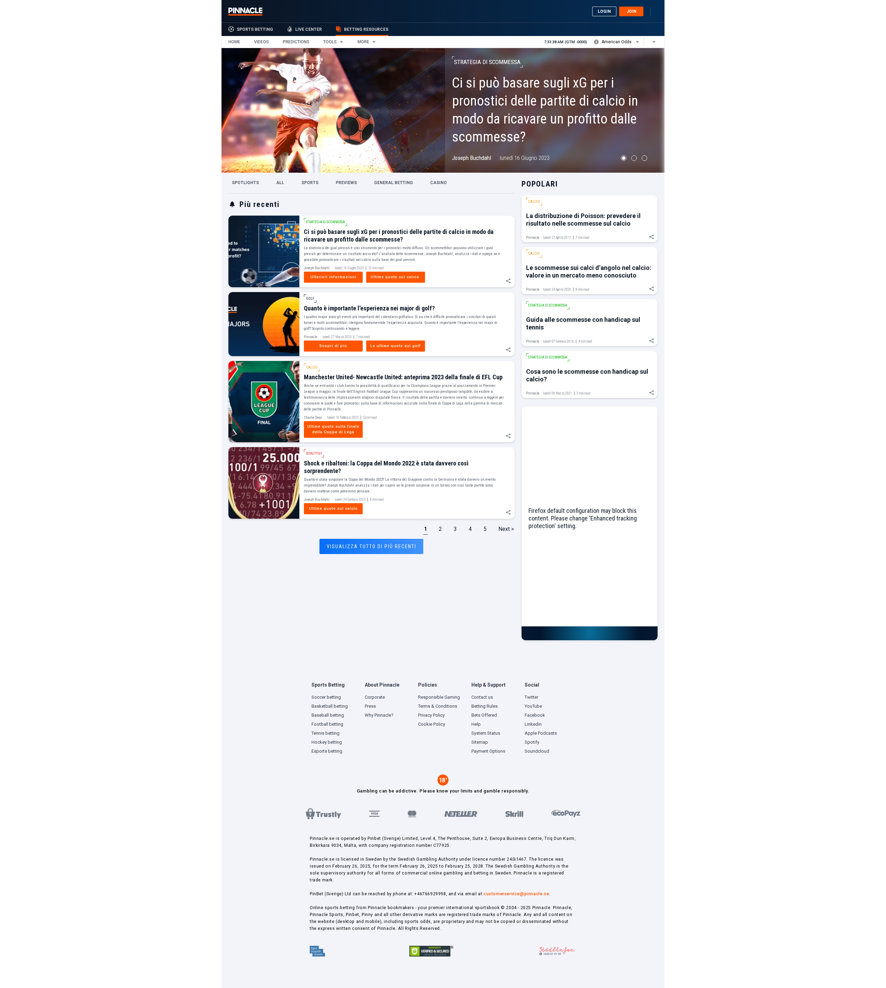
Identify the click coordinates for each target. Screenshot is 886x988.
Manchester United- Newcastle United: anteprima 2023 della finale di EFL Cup (403, 377)
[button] (234, 42)
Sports (309, 183)
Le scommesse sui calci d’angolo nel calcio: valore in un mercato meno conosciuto (588, 271)
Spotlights (245, 183)
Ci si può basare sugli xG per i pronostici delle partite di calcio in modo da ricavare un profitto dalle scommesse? (399, 235)
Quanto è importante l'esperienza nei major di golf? (369, 308)
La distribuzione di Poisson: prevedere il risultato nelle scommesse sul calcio (583, 219)
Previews (346, 183)
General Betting (393, 183)
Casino (438, 183)
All (280, 183)
